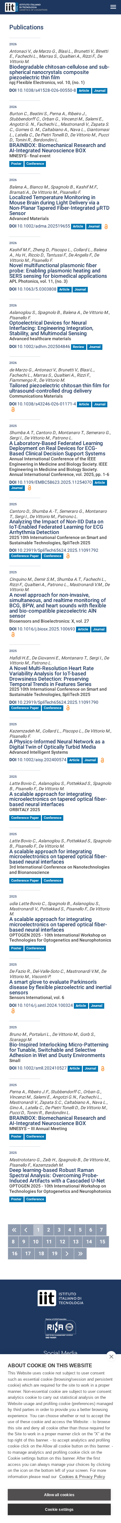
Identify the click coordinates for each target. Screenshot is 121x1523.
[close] (111, 1356)
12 (62, 1242)
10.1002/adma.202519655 (39, 225)
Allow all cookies (59, 1495)
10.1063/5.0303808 (32, 288)
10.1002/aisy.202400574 (37, 759)
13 (75, 1242)
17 (28, 1253)
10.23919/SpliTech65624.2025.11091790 (53, 702)
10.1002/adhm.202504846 (39, 346)
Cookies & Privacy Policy (82, 1476)
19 (54, 1253)
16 (14, 1253)
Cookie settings (59, 1509)
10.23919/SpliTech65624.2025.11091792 (53, 550)
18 (41, 1253)
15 (102, 1242)
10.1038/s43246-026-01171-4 (42, 403)
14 (89, 1242)
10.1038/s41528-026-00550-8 (42, 90)
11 (49, 1242)
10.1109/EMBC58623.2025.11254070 (50, 482)
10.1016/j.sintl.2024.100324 (41, 1005)
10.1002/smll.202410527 (38, 1067)
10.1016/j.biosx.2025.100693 (42, 628)
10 (35, 1242)
